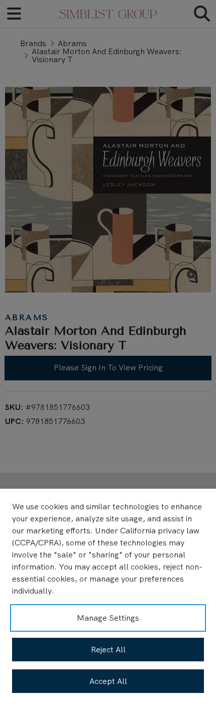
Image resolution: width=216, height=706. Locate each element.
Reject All (108, 649)
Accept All (108, 681)
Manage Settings (108, 618)
